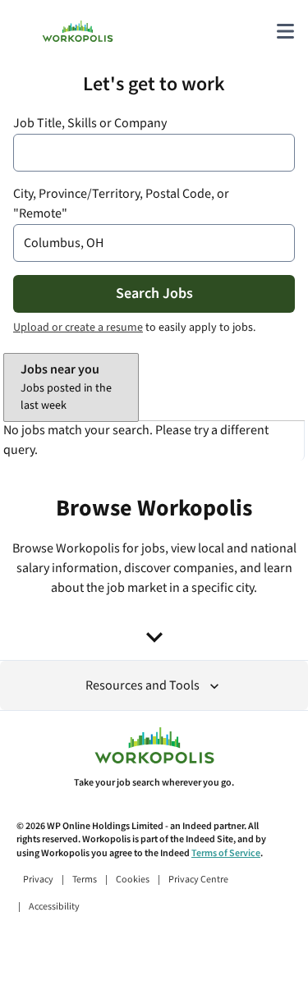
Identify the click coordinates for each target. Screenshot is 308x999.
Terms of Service (225, 853)
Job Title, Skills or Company (90, 123)
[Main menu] (285, 31)
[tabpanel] (153, 441)
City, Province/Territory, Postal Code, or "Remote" (121, 204)
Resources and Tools (142, 685)
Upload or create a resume (78, 327)
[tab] (71, 387)
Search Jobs (154, 293)
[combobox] (154, 153)
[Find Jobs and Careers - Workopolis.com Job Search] (77, 31)
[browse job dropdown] (154, 637)
